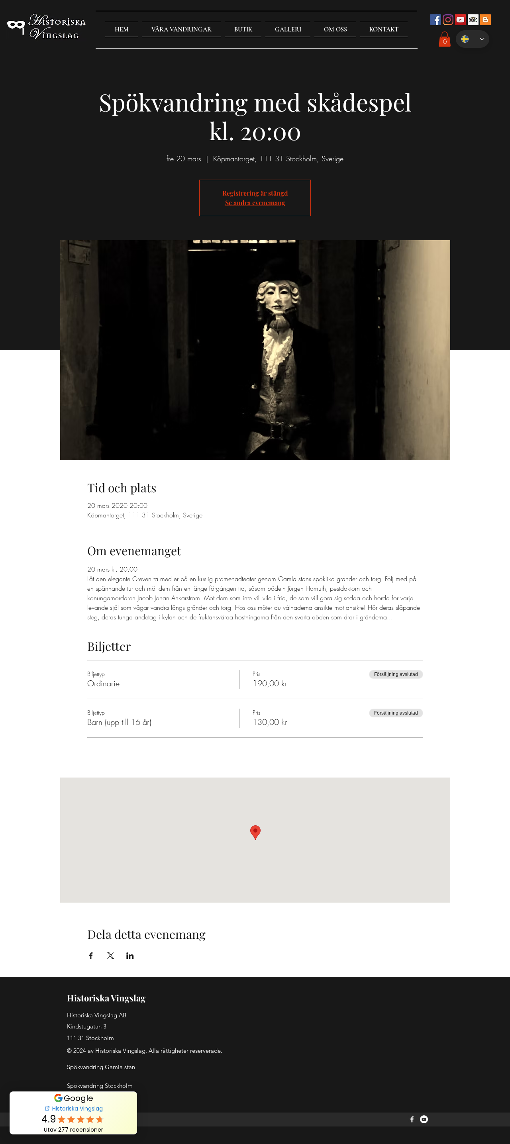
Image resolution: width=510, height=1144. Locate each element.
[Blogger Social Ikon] (485, 19)
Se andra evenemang (255, 202)
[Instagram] (448, 19)
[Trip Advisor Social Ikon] (473, 19)
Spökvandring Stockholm (100, 1085)
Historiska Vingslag (106, 998)
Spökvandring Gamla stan (101, 1067)
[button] (181, 29)
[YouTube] (424, 1119)
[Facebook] (412, 1119)
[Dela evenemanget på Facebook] (91, 955)
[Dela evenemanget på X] (110, 955)
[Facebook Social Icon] (435, 19)
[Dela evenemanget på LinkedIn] (130, 955)
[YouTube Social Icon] (460, 19)
